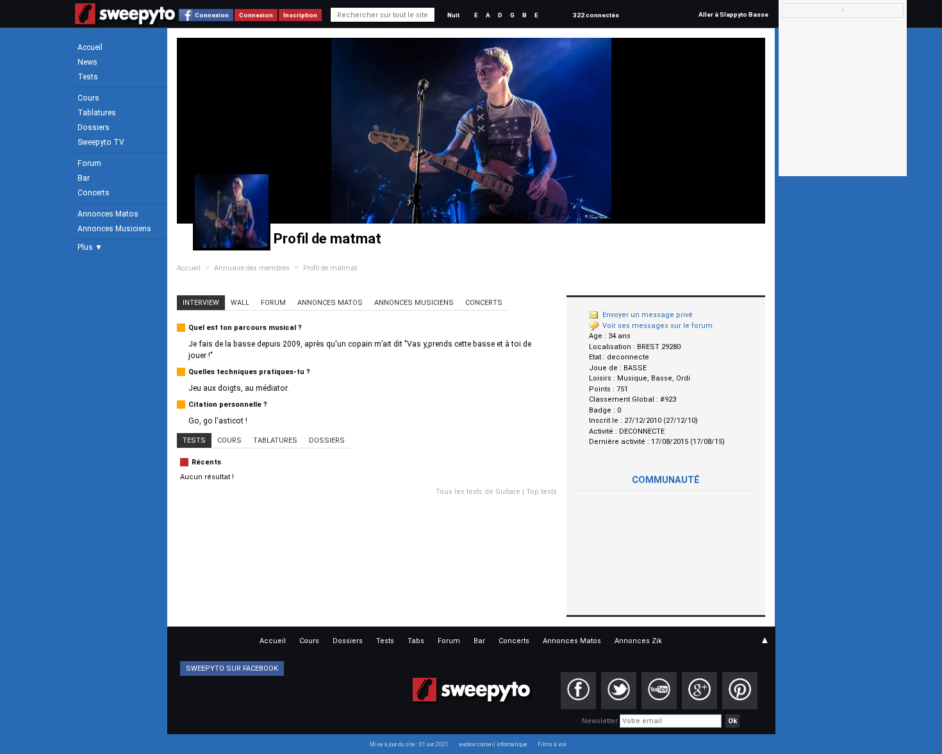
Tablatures (97, 112)
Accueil (90, 47)
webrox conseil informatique (493, 744)
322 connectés (596, 15)
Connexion (212, 15)
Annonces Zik (638, 641)
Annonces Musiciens (114, 228)
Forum (89, 163)
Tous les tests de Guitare (478, 492)
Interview (201, 303)
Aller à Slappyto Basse (733, 14)
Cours (88, 98)
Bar (84, 178)
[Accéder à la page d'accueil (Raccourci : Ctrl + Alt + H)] (125, 20)
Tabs (416, 641)
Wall (240, 303)
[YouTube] (659, 690)
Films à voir (552, 744)
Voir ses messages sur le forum (657, 326)
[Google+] (699, 690)
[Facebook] (578, 690)
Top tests (541, 492)
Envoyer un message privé (647, 315)
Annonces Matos (108, 213)
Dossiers (94, 127)
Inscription (300, 15)
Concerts (94, 192)
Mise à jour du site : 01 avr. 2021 (409, 744)
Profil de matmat (330, 268)
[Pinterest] (739, 690)
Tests (88, 76)
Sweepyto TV (101, 142)
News (87, 62)
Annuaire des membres (252, 268)
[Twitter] (618, 690)
